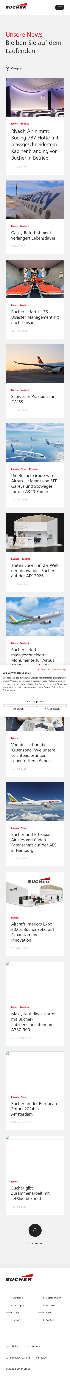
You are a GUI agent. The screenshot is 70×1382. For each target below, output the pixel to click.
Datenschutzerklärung (18, 1358)
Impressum (41, 1358)
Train (16, 1313)
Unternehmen (53, 1298)
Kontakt (50, 1320)
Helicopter (19, 1305)
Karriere (50, 1305)
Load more (35, 1243)
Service (17, 1320)
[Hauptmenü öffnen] (59, 7)
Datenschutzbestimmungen (52, 670)
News (49, 1313)
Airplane (18, 1298)
